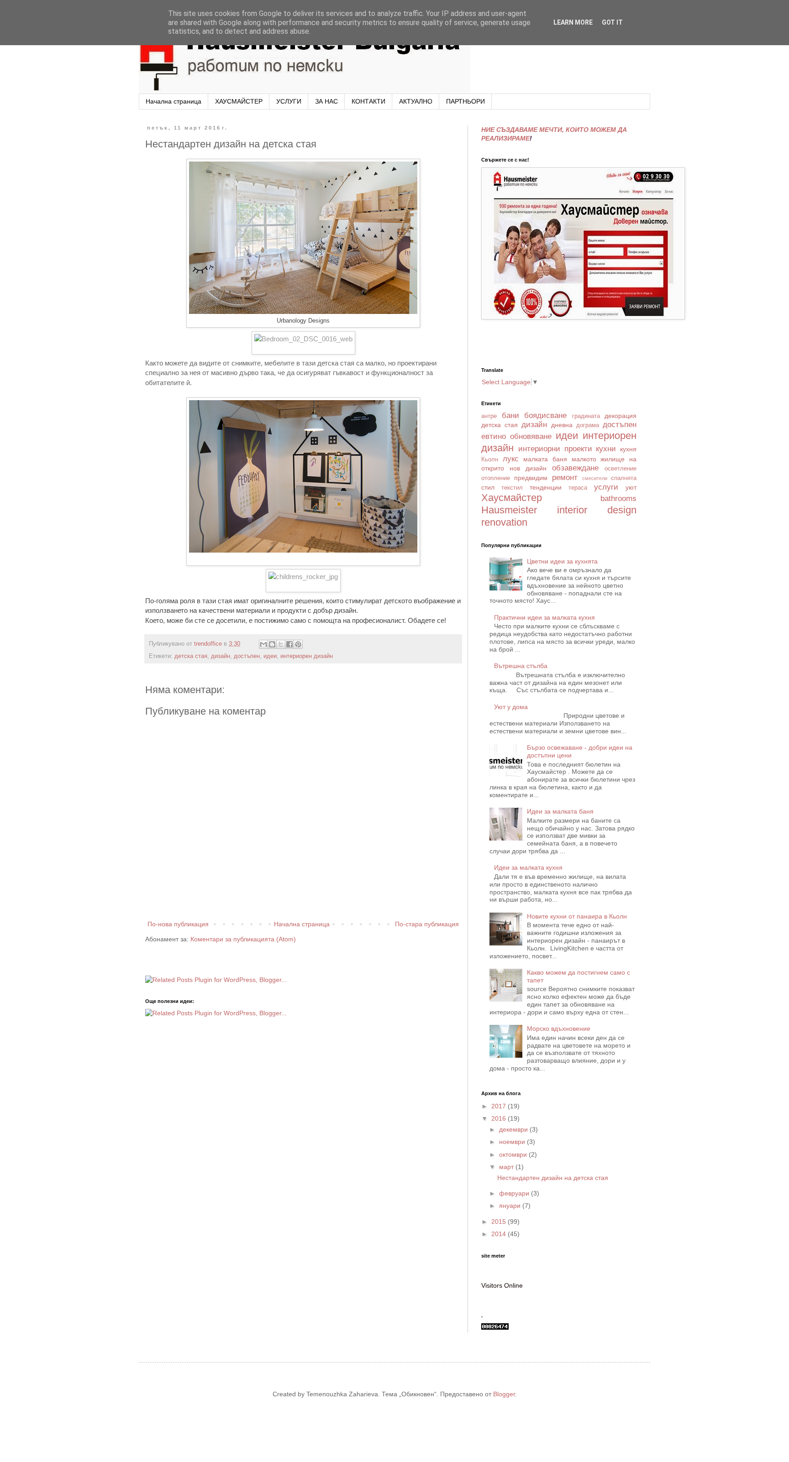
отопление (495, 478)
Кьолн (489, 459)
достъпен (247, 656)
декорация (620, 415)
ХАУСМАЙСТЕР (239, 101)
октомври (514, 1154)
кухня (628, 449)
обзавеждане (575, 468)
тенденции (546, 487)
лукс (511, 458)
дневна (562, 424)
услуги (606, 487)
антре (489, 416)
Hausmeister (509, 510)
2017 (499, 1106)
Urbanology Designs (303, 320)
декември (514, 1129)
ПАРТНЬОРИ (465, 101)
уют (631, 487)
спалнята (623, 478)
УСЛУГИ (288, 101)
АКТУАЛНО (415, 101)
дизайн (220, 656)
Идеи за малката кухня (528, 867)
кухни (606, 448)
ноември (513, 1141)
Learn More (573, 22)
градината (586, 416)
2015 (499, 1221)
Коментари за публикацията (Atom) (243, 939)
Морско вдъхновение (558, 1028)
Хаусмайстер (511, 497)
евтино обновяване (516, 436)
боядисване (545, 415)
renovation (504, 522)
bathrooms (618, 498)
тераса (577, 488)
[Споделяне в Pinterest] (298, 644)
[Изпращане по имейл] (263, 644)
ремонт (565, 477)
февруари (515, 1193)
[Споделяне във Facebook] (289, 644)
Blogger (504, 1394)
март (507, 1166)
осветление (620, 468)
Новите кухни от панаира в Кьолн (577, 916)
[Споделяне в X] (280, 644)
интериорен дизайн (306, 656)
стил (487, 487)
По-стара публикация (427, 924)
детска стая (190, 656)
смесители (594, 478)
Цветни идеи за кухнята (562, 561)
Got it (612, 22)
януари (510, 1205)
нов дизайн (528, 468)
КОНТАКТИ (368, 101)
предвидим (530, 477)
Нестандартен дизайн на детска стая (552, 1177)
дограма (587, 425)
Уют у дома (511, 706)
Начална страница (173, 101)
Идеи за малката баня (560, 811)
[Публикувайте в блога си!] (272, 644)
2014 (499, 1233)
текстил (512, 488)
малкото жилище (598, 459)
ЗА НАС (326, 101)
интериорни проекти (555, 448)
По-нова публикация (178, 924)
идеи (270, 656)
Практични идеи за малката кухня (544, 617)
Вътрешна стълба (520, 665)
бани (510, 415)
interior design (596, 510)
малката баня (545, 459)
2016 (499, 1118)
